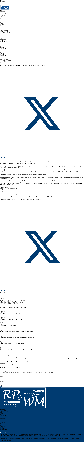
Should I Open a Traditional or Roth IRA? (10, 367)
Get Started (1, 309)
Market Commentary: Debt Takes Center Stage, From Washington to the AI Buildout (13, 300)
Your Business (2, 23)
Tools (1, 28)
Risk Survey (2, 29)
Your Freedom (2, 26)
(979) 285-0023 (2, 1)
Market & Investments (3, 27)
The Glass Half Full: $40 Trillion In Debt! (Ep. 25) (8, 301)
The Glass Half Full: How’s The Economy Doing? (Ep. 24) (9, 303)
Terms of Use (9, 440)
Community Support (3, 20)
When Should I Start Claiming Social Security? (7, 299)
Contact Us (1, 296)
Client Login (2, 2)
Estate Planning (2, 42)
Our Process (2, 19)
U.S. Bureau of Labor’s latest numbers (40, 160)
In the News (2, 56)
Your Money (2, 22)
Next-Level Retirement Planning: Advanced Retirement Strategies (15, 361)
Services (1, 10)
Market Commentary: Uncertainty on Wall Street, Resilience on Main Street (11, 302)
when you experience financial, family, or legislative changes (56, 169)
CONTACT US (2, 34)
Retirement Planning (3, 12)
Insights (1, 21)
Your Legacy (2, 25)
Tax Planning (2, 14)
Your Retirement (2, 24)
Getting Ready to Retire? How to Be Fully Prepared (12, 343)
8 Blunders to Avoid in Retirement (8, 325)
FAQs (1, 49)
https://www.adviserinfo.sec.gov (31, 438)
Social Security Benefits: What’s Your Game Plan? (12, 319)
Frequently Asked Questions (4, 416)
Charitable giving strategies (51, 180)
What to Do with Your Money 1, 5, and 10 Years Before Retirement (16, 349)
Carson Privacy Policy (3, 440)
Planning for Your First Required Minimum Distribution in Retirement (16, 331)
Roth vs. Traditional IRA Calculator (5, 32)
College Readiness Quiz (3, 33)
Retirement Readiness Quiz (4, 30)
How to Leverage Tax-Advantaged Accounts (10, 355)
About (1, 16)
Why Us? (1, 17)
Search (1, 0)
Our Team (1, 18)
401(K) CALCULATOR (4, 31)
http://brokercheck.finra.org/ (41, 438)
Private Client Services (3, 15)
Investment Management (4, 13)
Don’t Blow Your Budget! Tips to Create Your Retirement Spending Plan (17, 337)
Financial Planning (3, 11)
